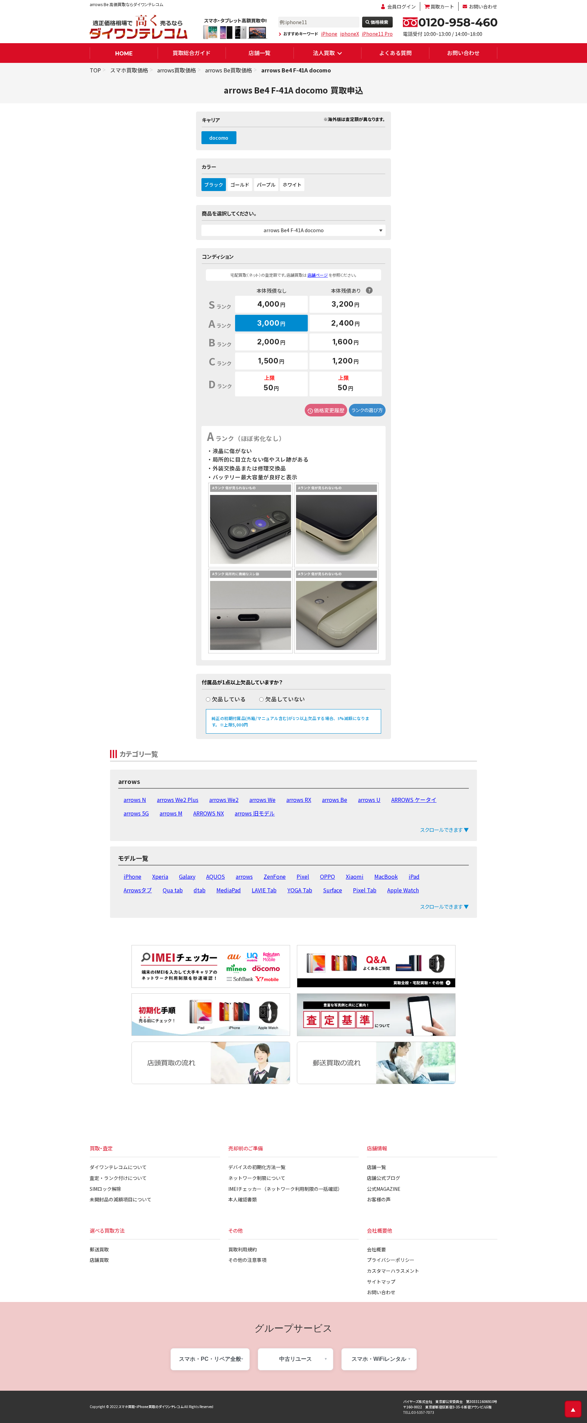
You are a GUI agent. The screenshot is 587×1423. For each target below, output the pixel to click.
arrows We (262, 799)
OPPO (327, 876)
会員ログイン (401, 6)
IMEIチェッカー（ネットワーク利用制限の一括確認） (285, 1188)
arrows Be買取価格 (228, 70)
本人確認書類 (242, 1199)
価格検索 (379, 22)
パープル (266, 184)
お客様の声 (379, 1199)
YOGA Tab (299, 890)
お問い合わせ (483, 6)
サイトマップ (381, 1281)
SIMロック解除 (105, 1188)
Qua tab (173, 890)
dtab (200, 890)
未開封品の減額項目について (121, 1199)
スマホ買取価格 (129, 70)
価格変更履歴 (329, 410)
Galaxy (187, 876)
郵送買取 (99, 1249)
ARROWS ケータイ (414, 799)
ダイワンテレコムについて (118, 1167)
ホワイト (292, 184)
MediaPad (228, 890)
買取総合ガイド (192, 53)
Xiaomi (354, 876)
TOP (95, 70)
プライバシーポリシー (390, 1259)
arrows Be (334, 799)
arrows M (171, 813)
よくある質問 (395, 53)
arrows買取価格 (176, 70)
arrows (244, 876)
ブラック (213, 184)
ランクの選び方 (367, 410)
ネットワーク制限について (256, 1178)
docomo (218, 137)
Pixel (303, 876)
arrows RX (298, 799)
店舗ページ (317, 275)
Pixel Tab (364, 890)
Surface (332, 890)
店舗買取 (99, 1259)
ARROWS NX (208, 813)
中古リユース (295, 1359)
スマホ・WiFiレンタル (379, 1359)
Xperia (160, 876)
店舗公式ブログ (383, 1178)
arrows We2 (223, 799)
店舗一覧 (259, 53)
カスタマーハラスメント (393, 1270)
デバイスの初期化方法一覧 (256, 1167)
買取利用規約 (242, 1249)
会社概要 (376, 1249)
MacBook (386, 876)
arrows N (135, 799)
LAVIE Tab (264, 890)
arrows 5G (136, 813)
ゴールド (239, 184)
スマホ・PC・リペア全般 (210, 1359)
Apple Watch (403, 890)
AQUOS (215, 876)
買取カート (442, 6)
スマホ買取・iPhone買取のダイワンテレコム (151, 1406)
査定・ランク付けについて (118, 1178)
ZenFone (275, 876)
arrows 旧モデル (255, 813)
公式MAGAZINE (384, 1188)
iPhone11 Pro (377, 33)
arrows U (369, 799)
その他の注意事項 (247, 1259)
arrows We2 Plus (177, 799)
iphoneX (349, 33)
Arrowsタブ (138, 890)
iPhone (329, 33)
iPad (414, 876)
